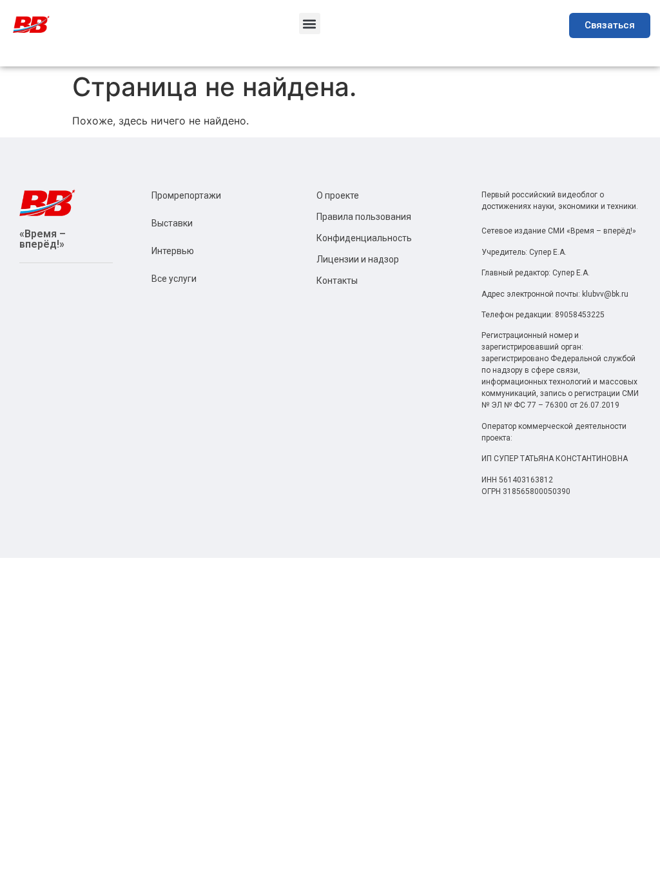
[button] (309, 23)
